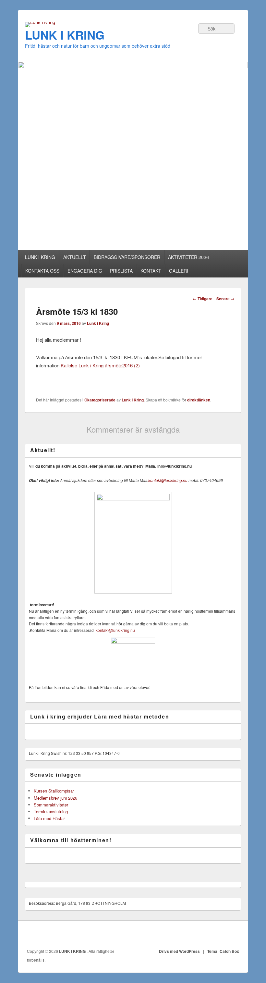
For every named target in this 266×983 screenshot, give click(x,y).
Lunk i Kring (98, 323)
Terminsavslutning (51, 811)
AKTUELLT (74, 257)
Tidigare (202, 298)
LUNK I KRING (64, 34)
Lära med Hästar (49, 818)
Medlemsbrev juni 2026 (55, 798)
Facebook (234, 934)
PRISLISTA (121, 270)
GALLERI (178, 270)
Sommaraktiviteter (51, 805)
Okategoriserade (99, 400)
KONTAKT (150, 270)
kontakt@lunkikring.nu (167, 480)
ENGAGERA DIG (84, 270)
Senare (225, 298)
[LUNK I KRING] (40, 21)
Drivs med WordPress (179, 951)
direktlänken (198, 400)
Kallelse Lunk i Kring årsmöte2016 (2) (100, 365)
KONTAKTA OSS (42, 270)
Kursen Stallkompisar (54, 791)
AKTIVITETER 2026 (188, 257)
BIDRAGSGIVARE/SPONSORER (127, 257)
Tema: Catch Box (223, 951)
